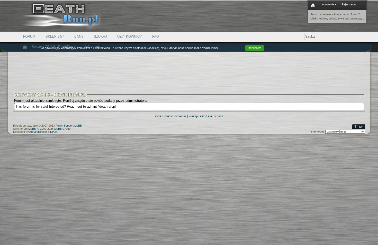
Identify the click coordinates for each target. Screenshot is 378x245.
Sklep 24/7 (55, 36)
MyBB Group (62, 128)
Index (159, 116)
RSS (220, 116)
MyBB (32, 128)
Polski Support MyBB (69, 125)
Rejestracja (348, 4)
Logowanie (328, 4)
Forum (29, 36)
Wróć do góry (175, 116)
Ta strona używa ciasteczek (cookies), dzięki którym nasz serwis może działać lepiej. (151, 47)
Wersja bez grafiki (202, 116)
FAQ (155, 36)
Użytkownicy (129, 36)
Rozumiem (254, 47)
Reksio (42, 131)
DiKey (54, 131)
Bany (79, 36)
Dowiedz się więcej (231, 47)
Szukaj (100, 36)
